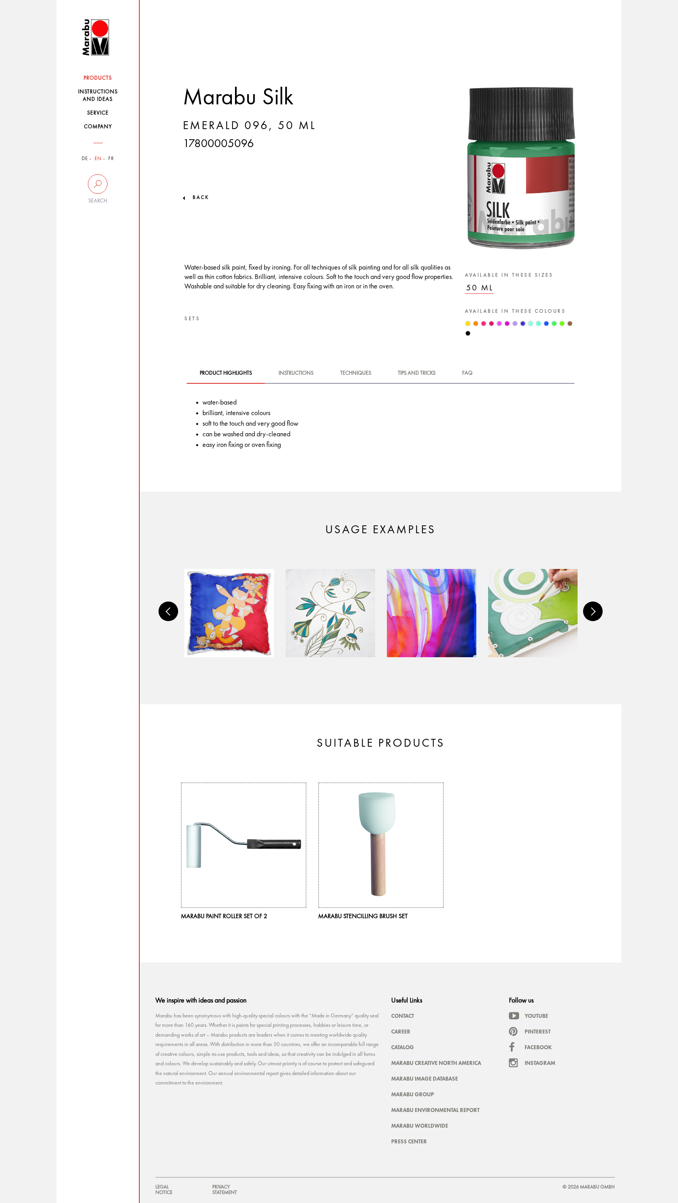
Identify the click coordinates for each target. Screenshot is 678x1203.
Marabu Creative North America (436, 1062)
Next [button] (593, 611)
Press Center (409, 1141)
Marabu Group (412, 1094)
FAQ (467, 373)
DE (85, 158)
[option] (229, 613)
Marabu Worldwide (419, 1125)
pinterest (537, 1031)
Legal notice (163, 1190)
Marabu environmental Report (435, 1110)
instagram (540, 1063)
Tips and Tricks (417, 373)
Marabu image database (424, 1078)
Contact (402, 1015)
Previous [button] (168, 611)
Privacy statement (224, 1190)
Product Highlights (226, 373)
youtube (536, 1016)
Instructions (296, 373)
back (201, 197)
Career (400, 1031)
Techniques (355, 373)
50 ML (480, 288)
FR (111, 158)
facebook (538, 1047)
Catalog (402, 1047)
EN (98, 158)
